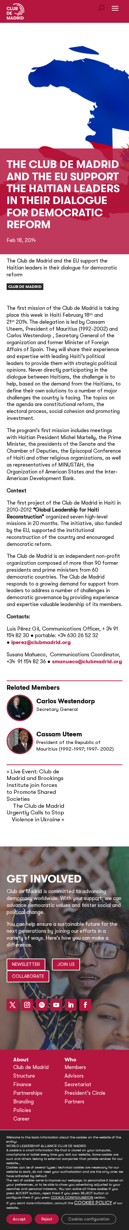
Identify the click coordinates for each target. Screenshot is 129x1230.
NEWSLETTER (26, 964)
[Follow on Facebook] (85, 1005)
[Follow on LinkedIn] (71, 1005)
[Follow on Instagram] (27, 1005)
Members (75, 1067)
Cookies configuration (88, 1219)
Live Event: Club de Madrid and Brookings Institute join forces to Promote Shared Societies (35, 785)
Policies (22, 1110)
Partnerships (27, 1093)
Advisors (74, 1076)
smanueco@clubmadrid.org (87, 662)
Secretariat (77, 1084)
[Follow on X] (13, 1005)
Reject (46, 1219)
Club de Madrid (25, 286)
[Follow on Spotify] (42, 1005)
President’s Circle (85, 1093)
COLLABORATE (28, 976)
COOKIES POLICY (93, 1202)
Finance (22, 1084)
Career (21, 1119)
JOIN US (66, 964)
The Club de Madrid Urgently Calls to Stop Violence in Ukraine (35, 813)
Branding (23, 1102)
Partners (74, 1102)
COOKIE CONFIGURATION (72, 1197)
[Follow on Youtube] (56, 1005)
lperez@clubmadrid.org (41, 642)
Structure (24, 1076)
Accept (19, 1219)
